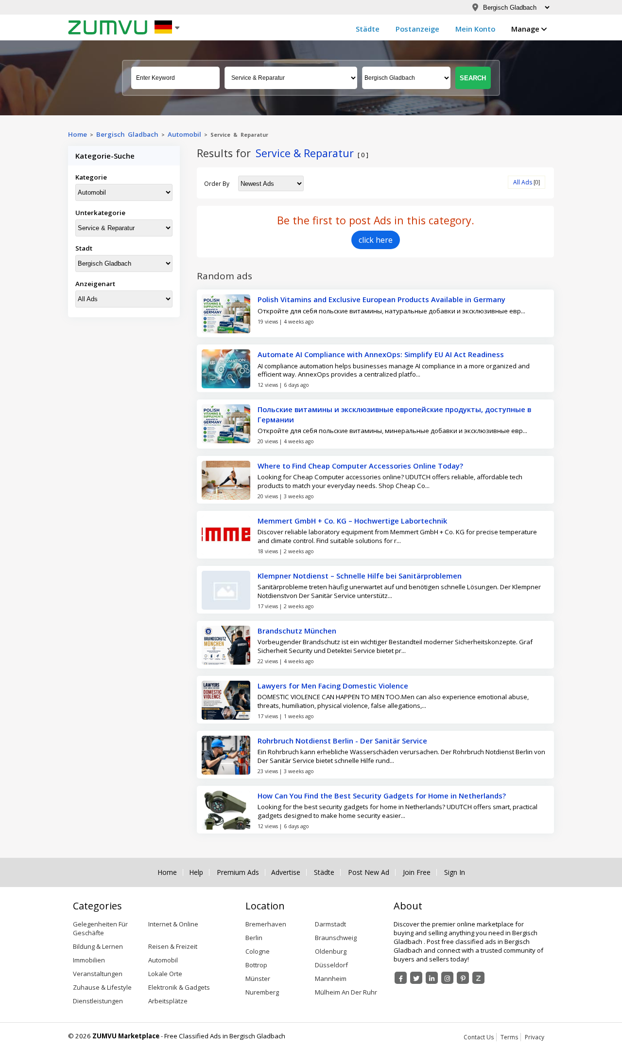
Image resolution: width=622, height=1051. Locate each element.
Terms (509, 1037)
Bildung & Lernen (98, 946)
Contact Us (479, 1037)
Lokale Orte (165, 973)
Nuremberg (262, 992)
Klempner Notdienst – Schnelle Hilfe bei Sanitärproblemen (360, 575)
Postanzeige (417, 29)
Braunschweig (336, 937)
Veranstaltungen (97, 973)
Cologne (257, 951)
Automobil (184, 134)
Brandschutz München (297, 630)
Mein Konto (475, 29)
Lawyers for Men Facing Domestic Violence (333, 685)
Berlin (253, 937)
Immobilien (89, 960)
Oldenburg (330, 951)
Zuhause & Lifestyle (102, 987)
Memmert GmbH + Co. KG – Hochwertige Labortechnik (352, 521)
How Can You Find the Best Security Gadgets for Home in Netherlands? (382, 795)
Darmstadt (330, 924)
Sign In (454, 872)
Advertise (285, 872)
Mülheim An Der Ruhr (346, 992)
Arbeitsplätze (168, 1001)
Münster (257, 978)
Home (77, 134)
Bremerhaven (265, 924)
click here (376, 240)
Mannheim (330, 978)
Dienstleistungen (98, 1001)
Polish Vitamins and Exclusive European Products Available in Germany (381, 299)
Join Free (417, 872)
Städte (368, 29)
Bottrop (256, 964)
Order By (216, 184)
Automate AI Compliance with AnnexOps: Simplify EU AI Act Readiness (381, 354)
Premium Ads (238, 872)
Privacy (534, 1037)
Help (196, 872)
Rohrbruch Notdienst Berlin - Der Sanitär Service (342, 740)
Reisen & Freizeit (172, 946)
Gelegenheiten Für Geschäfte (100, 928)
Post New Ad (368, 872)
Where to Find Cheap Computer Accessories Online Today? (360, 466)
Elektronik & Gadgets (179, 987)
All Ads (522, 182)
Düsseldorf (331, 964)
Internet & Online (173, 924)
